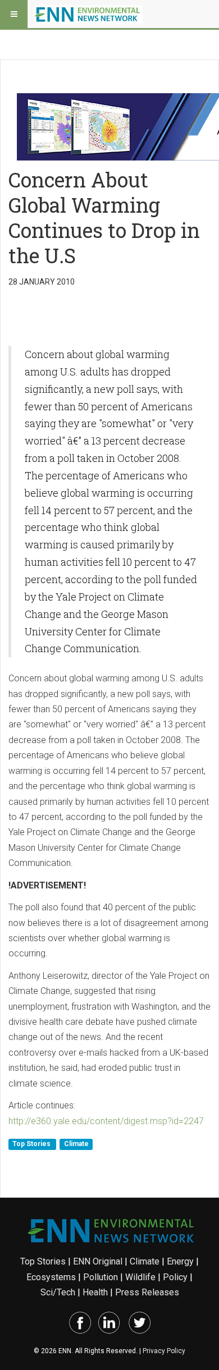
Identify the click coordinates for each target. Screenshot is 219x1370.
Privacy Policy (164, 1351)
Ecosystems (51, 1277)
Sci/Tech (57, 1292)
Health (95, 1292)
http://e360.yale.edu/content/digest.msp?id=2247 (106, 1121)
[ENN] (89, 14)
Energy (180, 1261)
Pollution (100, 1277)
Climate (76, 1144)
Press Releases (147, 1292)
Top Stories (32, 1144)
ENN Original (97, 1261)
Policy (175, 1277)
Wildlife (140, 1277)
